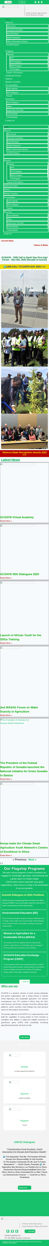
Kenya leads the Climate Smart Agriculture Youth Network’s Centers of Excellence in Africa (24, 847)
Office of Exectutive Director (17, 41)
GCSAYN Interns (12, 45)
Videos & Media (41, 245)
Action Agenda (12, 89)
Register (24, 1120)
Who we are (11, 26)
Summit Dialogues (12, 894)
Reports (9, 96)
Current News (7, 241)
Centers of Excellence (14, 73)
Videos (9, 106)
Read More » (6, 521)
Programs (9, 51)
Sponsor (24, 1093)
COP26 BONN (11, 117)
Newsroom (9, 99)
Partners (8, 79)
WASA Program (16, 66)
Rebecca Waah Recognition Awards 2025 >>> (25, 453)
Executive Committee (15, 30)
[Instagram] (41, 2)
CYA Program (15, 69)
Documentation (11, 85)
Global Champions (13, 38)
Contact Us (9, 121)
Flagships (10, 55)
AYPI (12, 58)
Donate (24, 1066)
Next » (32, 859)
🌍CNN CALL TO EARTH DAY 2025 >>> (25, 266)
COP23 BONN (12, 114)
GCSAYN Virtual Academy (17, 517)
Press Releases (13, 102)
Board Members (13, 34)
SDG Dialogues (16, 62)
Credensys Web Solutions (9, 1243)
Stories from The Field (15, 110)
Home (7, 19)
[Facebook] (35, 2)
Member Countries (12, 82)
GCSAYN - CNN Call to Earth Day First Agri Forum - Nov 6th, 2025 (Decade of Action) (24, 258)
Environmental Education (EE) (20, 912)
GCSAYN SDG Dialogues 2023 (19, 574)
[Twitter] (38, 2)
